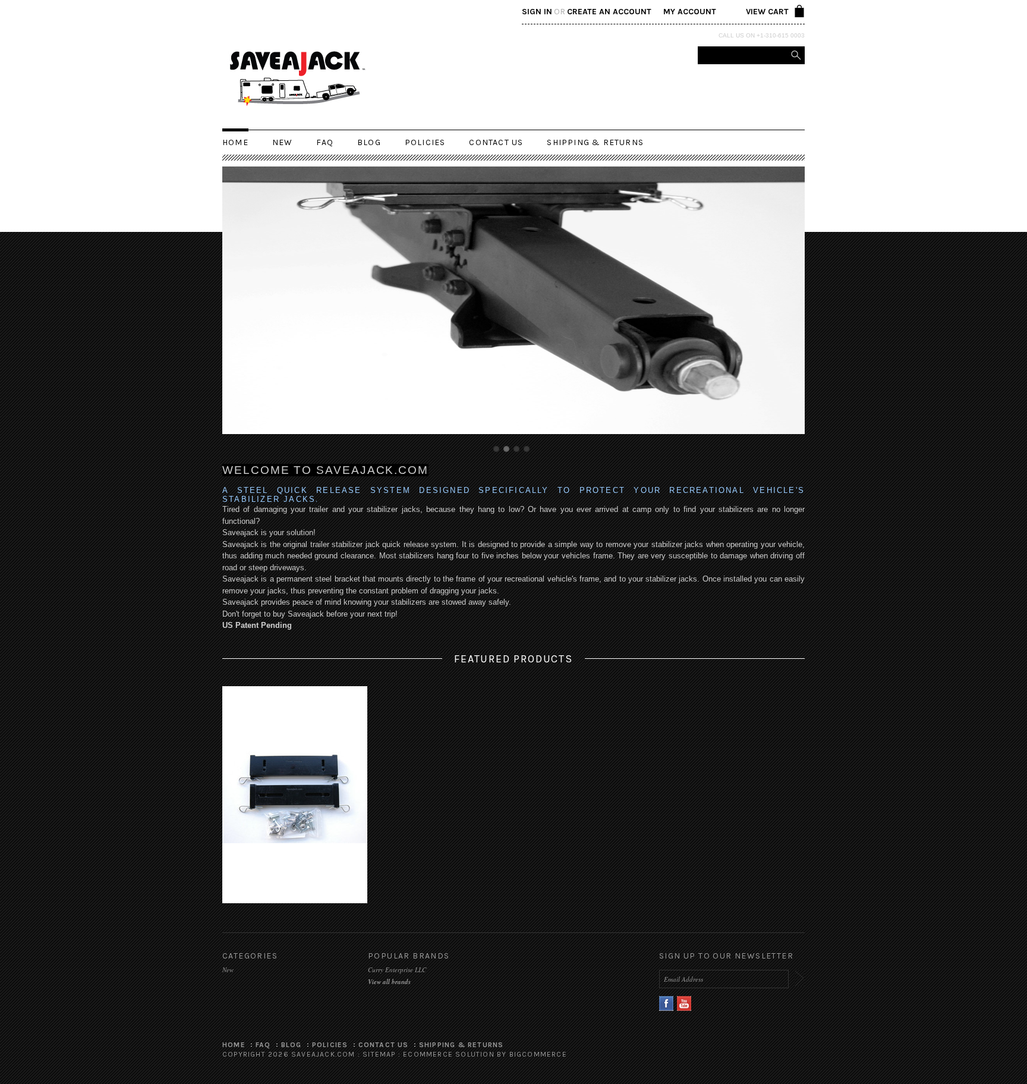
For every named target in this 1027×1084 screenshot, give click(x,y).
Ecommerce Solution (448, 1054)
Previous (246, 308)
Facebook (666, 1003)
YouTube (684, 1003)
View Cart (767, 12)
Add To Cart (295, 809)
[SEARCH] (796, 55)
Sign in (537, 12)
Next (780, 308)
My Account (689, 12)
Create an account (609, 12)
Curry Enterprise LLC (397, 969)
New (282, 142)
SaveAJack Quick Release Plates (295, 795)
